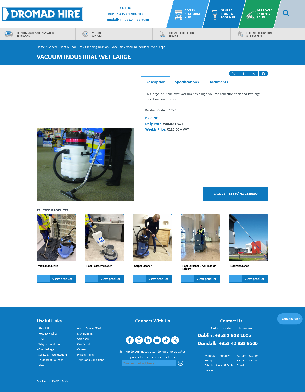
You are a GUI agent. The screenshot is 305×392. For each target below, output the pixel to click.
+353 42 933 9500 (134, 19)
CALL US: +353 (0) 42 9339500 (236, 193)
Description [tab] (156, 81)
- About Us (43, 328)
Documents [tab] (218, 81)
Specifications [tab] (187, 81)
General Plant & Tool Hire (228, 14)
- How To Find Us (47, 333)
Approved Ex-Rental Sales (264, 14)
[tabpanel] (204, 111)
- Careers (81, 349)
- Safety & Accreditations (52, 355)
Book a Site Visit (290, 319)
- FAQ (40, 339)
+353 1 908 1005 (132, 14)
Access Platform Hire (192, 14)
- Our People (83, 344)
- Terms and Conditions (90, 360)
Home (41, 47)
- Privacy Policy (85, 355)
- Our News (83, 339)
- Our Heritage (45, 349)
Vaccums (117, 47)
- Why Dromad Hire (49, 344)
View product (62, 278)
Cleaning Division (97, 47)
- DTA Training (84, 333)
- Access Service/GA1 (88, 328)
